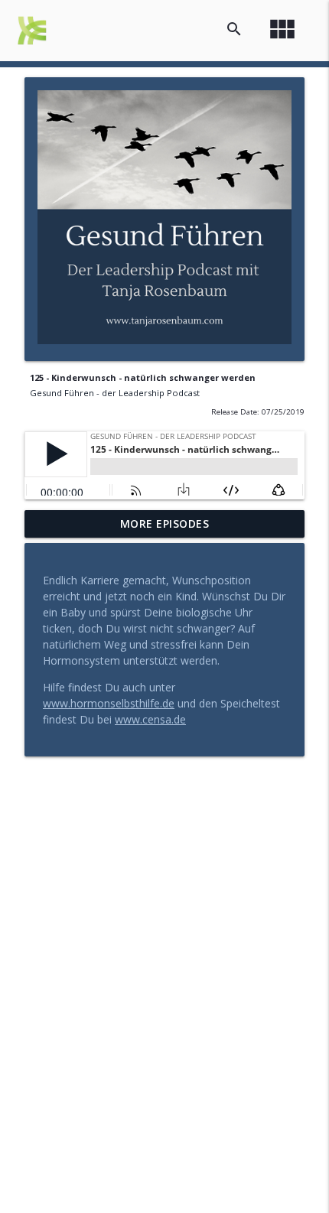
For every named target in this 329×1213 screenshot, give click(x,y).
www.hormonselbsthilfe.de (108, 703)
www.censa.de (150, 719)
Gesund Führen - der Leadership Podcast (115, 392)
